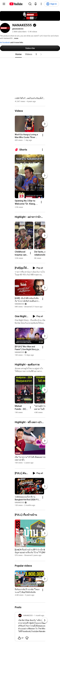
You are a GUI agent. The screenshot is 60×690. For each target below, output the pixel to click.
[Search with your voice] (35, 4)
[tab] (18, 54)
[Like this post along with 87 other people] (19, 638)
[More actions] (42, 135)
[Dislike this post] (27, 638)
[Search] (30, 4)
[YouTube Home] (15, 4)
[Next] (44, 124)
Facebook (6, 42)
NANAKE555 (19, 304)
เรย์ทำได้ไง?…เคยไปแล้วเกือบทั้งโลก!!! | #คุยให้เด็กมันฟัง (30, 98)
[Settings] (41, 4)
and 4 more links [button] (16, 42)
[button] (41, 54)
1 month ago (39, 615)
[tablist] (30, 54)
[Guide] (4, 4)
